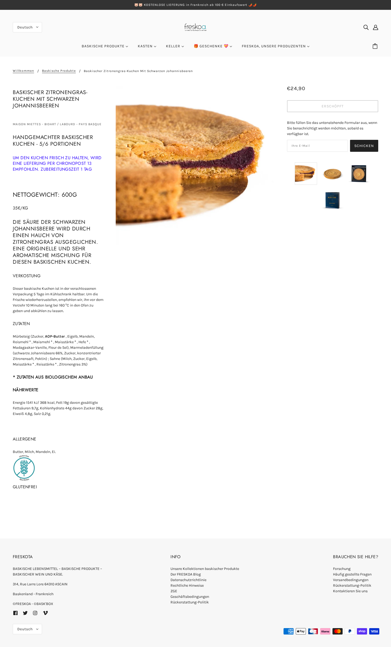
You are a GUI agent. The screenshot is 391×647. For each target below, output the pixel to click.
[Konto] (375, 27)
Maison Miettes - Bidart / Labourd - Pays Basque (57, 124)
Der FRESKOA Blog (185, 574)
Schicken (364, 146)
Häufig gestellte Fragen (352, 574)
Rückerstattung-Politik (189, 602)
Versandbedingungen (350, 580)
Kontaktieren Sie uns (350, 591)
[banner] (195, 26)
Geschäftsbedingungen (189, 596)
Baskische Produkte (59, 71)
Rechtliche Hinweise (187, 585)
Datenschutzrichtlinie (188, 580)
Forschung (342, 568)
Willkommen (23, 71)
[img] (366, 27)
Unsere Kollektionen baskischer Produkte (204, 568)
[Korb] (375, 46)
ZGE (173, 591)
